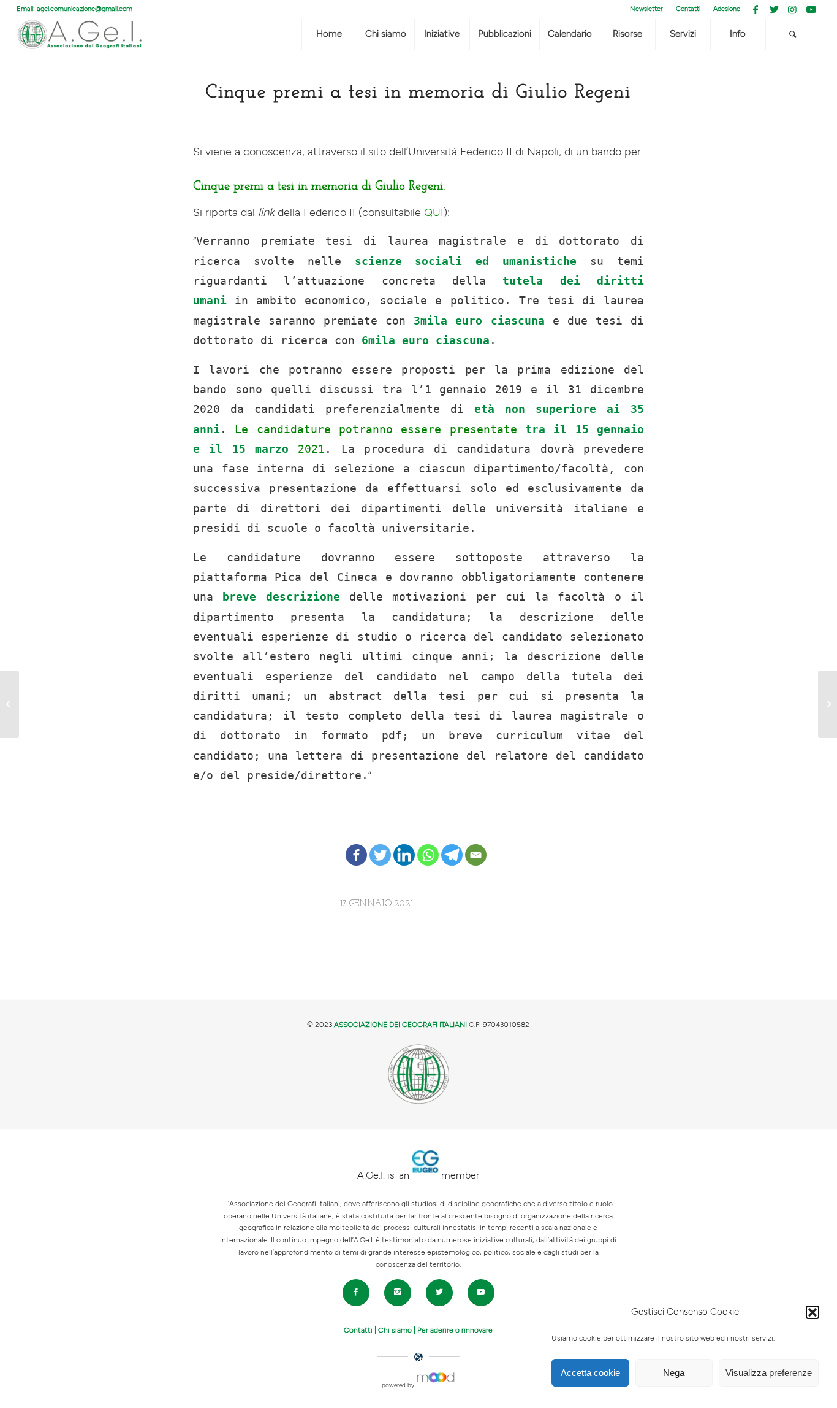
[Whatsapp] (428, 845)
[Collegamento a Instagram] (792, 9)
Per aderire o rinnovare (455, 1330)
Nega (673, 1373)
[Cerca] (792, 34)
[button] (812, 1312)
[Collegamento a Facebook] (756, 9)
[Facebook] (356, 845)
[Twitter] (380, 845)
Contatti (688, 9)
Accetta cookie (590, 1373)
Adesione (726, 9)
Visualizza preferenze (768, 1373)
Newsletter (646, 9)
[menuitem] (647, 9)
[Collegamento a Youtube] (811, 9)
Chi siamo (395, 1330)
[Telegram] (452, 845)
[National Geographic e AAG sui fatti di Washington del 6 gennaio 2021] (9, 704)
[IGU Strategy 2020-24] (827, 704)
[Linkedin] (404, 845)
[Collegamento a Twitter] (774, 9)
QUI (434, 212)
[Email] (476, 845)
